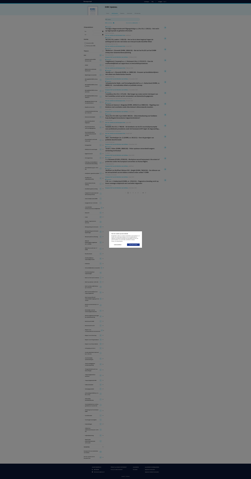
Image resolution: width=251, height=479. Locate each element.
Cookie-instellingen (117, 244)
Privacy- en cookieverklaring (116, 241)
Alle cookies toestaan (133, 244)
